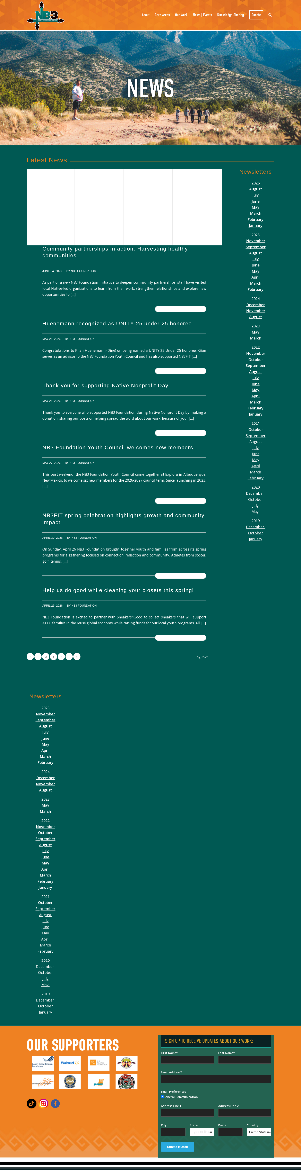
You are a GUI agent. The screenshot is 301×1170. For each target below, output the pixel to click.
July (255, 195)
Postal (222, 1125)
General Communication (181, 1097)
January (256, 225)
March (255, 213)
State (194, 1125)
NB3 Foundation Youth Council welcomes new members (118, 447)
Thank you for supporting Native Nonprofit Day (105, 385)
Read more (180, 309)
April (255, 277)
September (256, 246)
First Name (168, 1053)
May (255, 207)
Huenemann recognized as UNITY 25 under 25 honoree (117, 323)
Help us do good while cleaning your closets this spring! (119, 590)
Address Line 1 (171, 1106)
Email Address (170, 1072)
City (163, 1125)
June (256, 201)
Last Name (225, 1053)
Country (252, 1125)
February (256, 219)
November (255, 240)
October (255, 359)
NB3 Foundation (83, 271)
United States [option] (258, 1132)
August (255, 189)
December (255, 304)
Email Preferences (173, 1092)
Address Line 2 (228, 1106)
